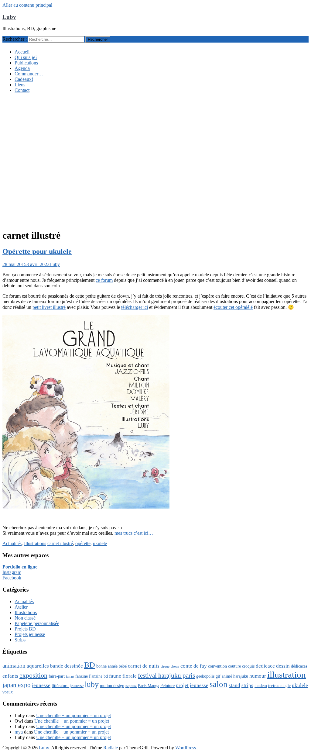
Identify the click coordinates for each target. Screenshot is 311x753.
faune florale (123, 676)
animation (14, 665)
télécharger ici (134, 307)
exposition (33, 675)
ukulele (100, 543)
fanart (70, 676)
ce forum (104, 280)
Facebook (11, 577)
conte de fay (193, 666)
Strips (20, 639)
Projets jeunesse (30, 634)
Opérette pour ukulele (37, 251)
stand (234, 685)
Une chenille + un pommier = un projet (73, 715)
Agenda (22, 68)
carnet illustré (60, 543)
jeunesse (41, 685)
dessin (283, 666)
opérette (83, 543)
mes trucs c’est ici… (133, 533)
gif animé (224, 676)
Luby (9, 17)
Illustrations (35, 543)
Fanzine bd (98, 676)
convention (217, 666)
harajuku (240, 676)
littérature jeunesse (68, 685)
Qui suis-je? (26, 57)
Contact (22, 90)
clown (175, 666)
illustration (286, 674)
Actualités (12, 543)
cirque (165, 666)
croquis (248, 666)
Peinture (167, 685)
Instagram (11, 572)
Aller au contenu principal (27, 5)
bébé (123, 666)
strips (247, 685)
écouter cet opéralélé (233, 307)
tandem (261, 685)
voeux (7, 691)
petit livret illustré (49, 307)
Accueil (22, 51)
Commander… (29, 73)
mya (19, 731)
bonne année (107, 666)
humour (257, 676)
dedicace (265, 666)
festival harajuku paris (166, 675)
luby (92, 684)
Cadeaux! (24, 79)
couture (234, 666)
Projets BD (25, 628)
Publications (26, 62)
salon (218, 684)
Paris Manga (148, 685)
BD (89, 665)
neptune (131, 686)
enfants (10, 676)
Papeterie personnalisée (37, 623)
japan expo (16, 685)
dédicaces (299, 666)
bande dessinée (66, 666)
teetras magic (279, 685)
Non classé (25, 617)
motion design (112, 685)
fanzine (81, 676)
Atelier (21, 607)
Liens (20, 84)
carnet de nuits (143, 666)
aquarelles (38, 666)
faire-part (57, 676)
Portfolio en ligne (19, 566)
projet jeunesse (192, 685)
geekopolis (205, 676)
